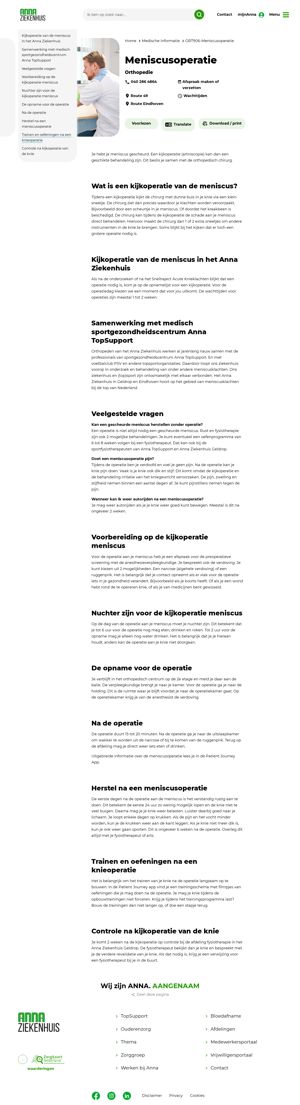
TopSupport (134, 1016)
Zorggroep (133, 1055)
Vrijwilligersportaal (231, 1055)
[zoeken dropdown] (199, 14)
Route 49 (139, 96)
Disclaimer (152, 1095)
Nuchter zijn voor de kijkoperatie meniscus (40, 93)
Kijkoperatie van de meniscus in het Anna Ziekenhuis (46, 38)
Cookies (197, 1095)
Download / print (225, 123)
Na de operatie (34, 112)
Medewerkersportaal (234, 1042)
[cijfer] (47, 1059)
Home (130, 41)
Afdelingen (223, 1029)
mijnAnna (247, 14)
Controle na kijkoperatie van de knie (45, 151)
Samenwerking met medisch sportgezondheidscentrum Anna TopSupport (46, 55)
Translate (182, 124)
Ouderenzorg (136, 1029)
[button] (141, 124)
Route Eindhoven (147, 104)
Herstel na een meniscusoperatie (36, 123)
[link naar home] (32, 15)
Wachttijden (195, 96)
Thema (129, 1042)
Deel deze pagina (153, 994)
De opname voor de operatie (45, 104)
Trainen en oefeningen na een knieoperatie (46, 137)
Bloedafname (226, 1016)
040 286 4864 (144, 81)
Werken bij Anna (139, 1068)
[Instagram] (111, 1096)
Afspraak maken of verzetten (200, 84)
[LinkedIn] (127, 1096)
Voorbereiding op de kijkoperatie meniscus (40, 79)
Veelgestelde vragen (39, 69)
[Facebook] (96, 1096)
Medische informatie (161, 41)
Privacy (176, 1095)
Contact (224, 14)
